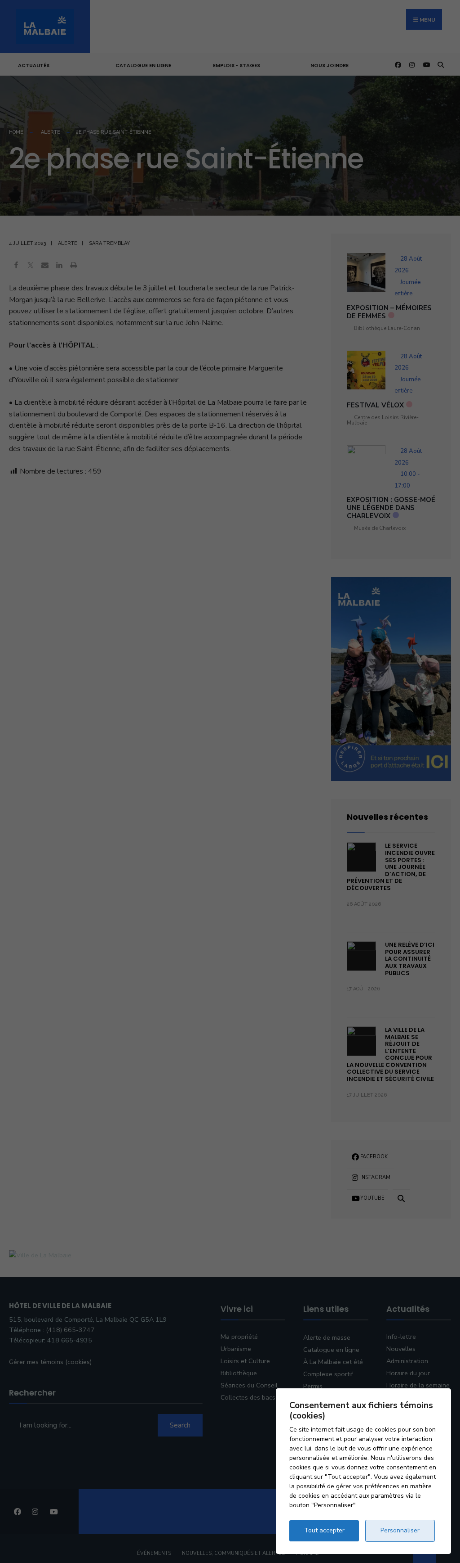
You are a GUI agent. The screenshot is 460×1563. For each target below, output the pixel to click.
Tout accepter (324, 1530)
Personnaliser (400, 1530)
